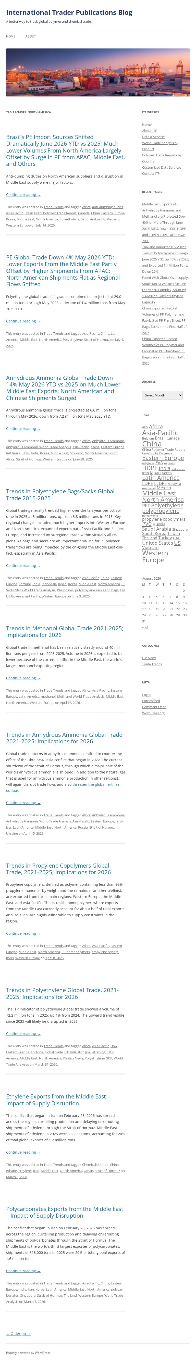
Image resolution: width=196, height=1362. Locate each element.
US (103, 219)
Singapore (27, 1295)
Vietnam (113, 219)
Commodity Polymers (157, 453)
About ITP (149, 130)
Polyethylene (69, 219)
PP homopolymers (76, 951)
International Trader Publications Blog (69, 12)
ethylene (25, 1170)
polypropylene (160, 510)
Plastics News (73, 1058)
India (35, 453)
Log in (146, 694)
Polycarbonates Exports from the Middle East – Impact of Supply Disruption (64, 1212)
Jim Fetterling (95, 1052)
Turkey (165, 537)
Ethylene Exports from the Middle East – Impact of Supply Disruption (58, 1099)
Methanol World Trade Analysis (80, 696)
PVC (147, 523)
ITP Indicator (74, 1052)
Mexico (164, 487)
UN (122, 590)
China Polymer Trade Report (163, 449)
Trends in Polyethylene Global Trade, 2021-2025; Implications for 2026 (62, 993)
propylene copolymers (164, 519)
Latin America (29, 696)
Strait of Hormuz (96, 339)
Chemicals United (95, 1164)
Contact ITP (151, 173)
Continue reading (23, 194)
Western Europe (18, 225)
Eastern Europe (113, 213)
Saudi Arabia (90, 219)
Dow (114, 1046)
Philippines (65, 590)
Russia (83, 827)
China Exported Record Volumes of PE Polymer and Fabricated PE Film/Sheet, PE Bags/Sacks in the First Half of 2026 (164, 351)
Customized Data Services (161, 167)
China (95, 213)
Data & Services (153, 136)
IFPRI (25, 453)
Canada (84, 213)
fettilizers (13, 453)
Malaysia (174, 483)
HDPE (150, 468)
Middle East (25, 219)
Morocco (76, 453)
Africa (86, 207)
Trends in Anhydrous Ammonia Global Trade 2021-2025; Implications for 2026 (64, 738)
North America (47, 219)
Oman (88, 1170)
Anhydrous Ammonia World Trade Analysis (38, 447)
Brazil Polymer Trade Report (55, 213)
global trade (54, 1052)
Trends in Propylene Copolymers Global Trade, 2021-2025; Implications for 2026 (58, 868)
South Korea (154, 533)
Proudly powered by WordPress (28, 1353)
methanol (48, 696)
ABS (145, 427)
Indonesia (49, 584)
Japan (62, 584)
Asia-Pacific (14, 213)
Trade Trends (54, 207)
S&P (109, 1058)
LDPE (147, 483)
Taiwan (173, 533)
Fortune (25, 584)
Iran (36, 1170)
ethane (11, 1170)
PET (146, 505)
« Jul (145, 627)
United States (157, 542)
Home (10, 36)
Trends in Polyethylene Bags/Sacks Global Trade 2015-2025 (60, 494)
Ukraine (12, 833)
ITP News (149, 658)
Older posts (18, 1333)
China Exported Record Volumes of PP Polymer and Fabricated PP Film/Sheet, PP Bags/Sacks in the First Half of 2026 (164, 320)
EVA (159, 463)
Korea (10, 219)
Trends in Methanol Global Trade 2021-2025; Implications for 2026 (65, 631)
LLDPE (160, 483)
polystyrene (150, 515)
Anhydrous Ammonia (108, 441)
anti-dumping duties (107, 207)
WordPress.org (153, 713)
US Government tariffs (23, 596)
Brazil (28, 213)
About (31, 36)
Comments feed (154, 707)
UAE (176, 537)
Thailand (70, 1295)
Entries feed (151, 700)
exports (169, 463)
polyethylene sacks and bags (96, 590)
